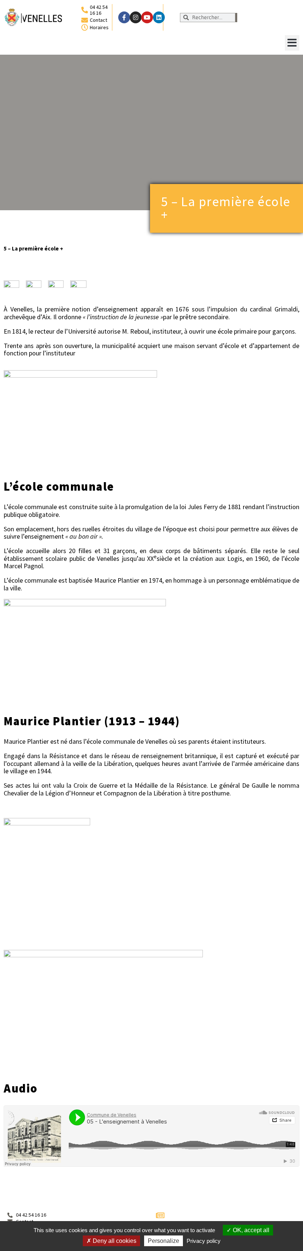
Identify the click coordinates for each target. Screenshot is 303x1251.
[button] (292, 43)
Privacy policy (204, 1241)
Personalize (163, 1241)
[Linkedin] (159, 17)
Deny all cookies (113, 1241)
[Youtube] (147, 17)
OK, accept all (250, 1230)
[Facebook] (124, 17)
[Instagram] (136, 17)
